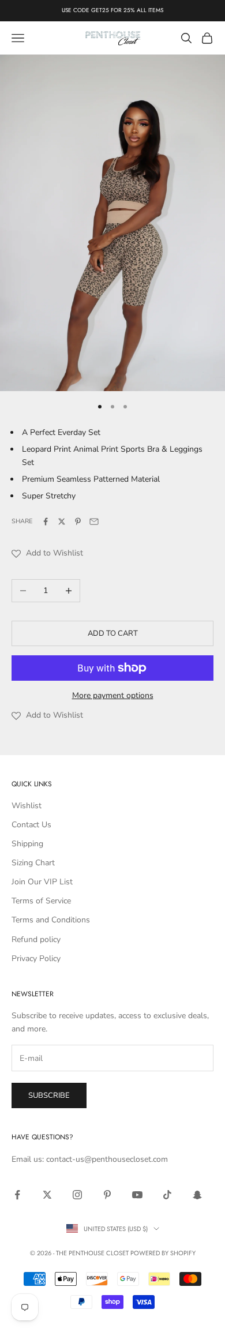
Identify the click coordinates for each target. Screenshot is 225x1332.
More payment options (112, 695)
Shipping (27, 843)
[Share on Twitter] (61, 521)
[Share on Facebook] (45, 521)
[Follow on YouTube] (137, 1194)
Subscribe (49, 1095)
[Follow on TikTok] (167, 1194)
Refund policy (36, 939)
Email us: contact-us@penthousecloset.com (90, 1159)
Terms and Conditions (51, 919)
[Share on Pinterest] (77, 521)
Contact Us (31, 824)
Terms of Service (41, 900)
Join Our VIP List (42, 881)
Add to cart (113, 633)
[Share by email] (94, 521)
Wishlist (27, 805)
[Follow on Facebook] (17, 1194)
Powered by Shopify (163, 1253)
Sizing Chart (33, 862)
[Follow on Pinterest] (107, 1194)
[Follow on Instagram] (77, 1194)
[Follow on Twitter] (47, 1194)
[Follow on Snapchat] (197, 1194)
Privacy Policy (36, 958)
